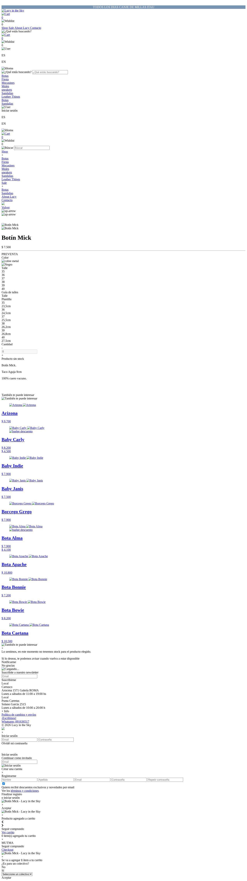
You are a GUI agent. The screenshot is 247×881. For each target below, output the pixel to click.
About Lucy (22, 27)
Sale (11, 27)
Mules (5, 86)
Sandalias (7, 93)
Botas (5, 75)
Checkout (7, 849)
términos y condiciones (25, 790)
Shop (5, 27)
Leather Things (11, 96)
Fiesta (5, 79)
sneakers (7, 89)
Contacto (35, 27)
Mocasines (8, 82)
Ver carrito (8, 832)
